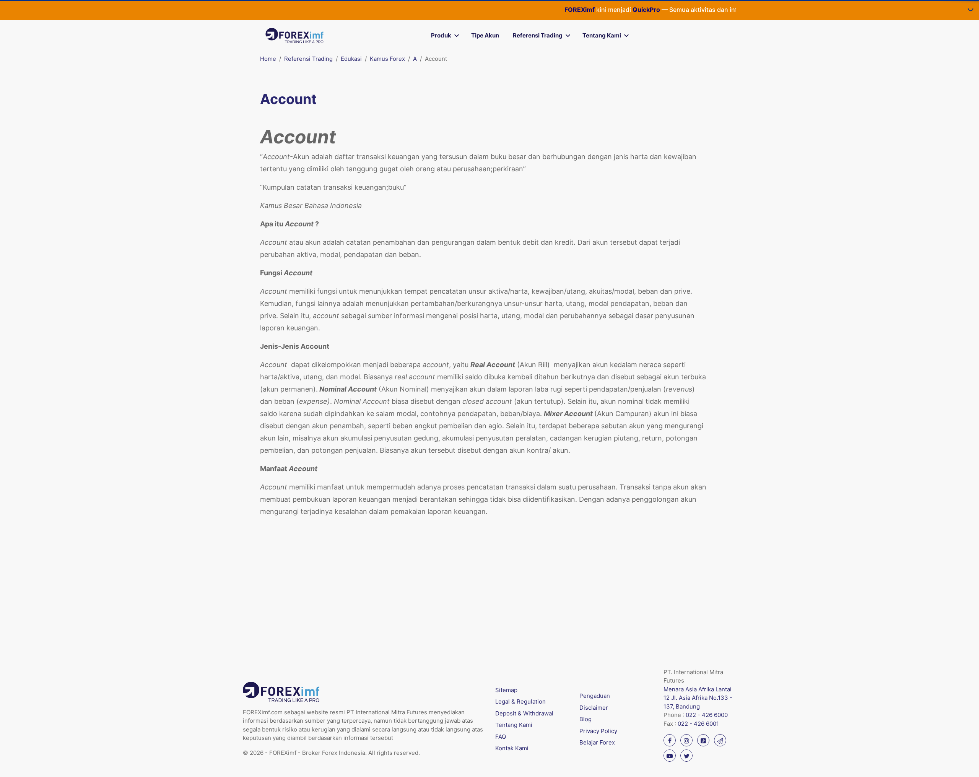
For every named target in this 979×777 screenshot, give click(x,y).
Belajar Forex (597, 742)
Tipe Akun (485, 35)
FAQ (500, 736)
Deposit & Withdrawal (524, 713)
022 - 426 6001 (698, 723)
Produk (441, 35)
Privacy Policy (598, 731)
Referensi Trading (538, 35)
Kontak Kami (512, 748)
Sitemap (506, 690)
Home (268, 58)
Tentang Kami (601, 35)
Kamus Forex (387, 58)
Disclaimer (593, 707)
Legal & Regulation (520, 701)
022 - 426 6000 (707, 714)
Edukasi (351, 58)
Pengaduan (594, 695)
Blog (585, 719)
